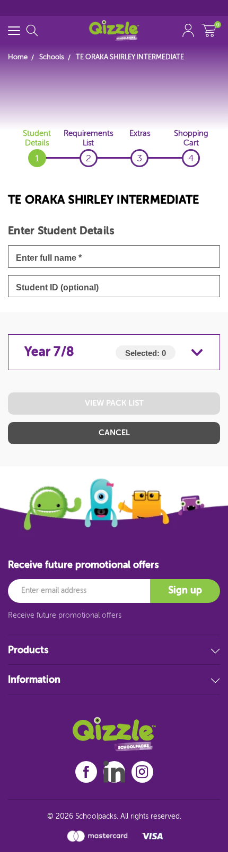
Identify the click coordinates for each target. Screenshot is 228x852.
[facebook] (86, 772)
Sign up (185, 591)
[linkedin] (114, 771)
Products (28, 650)
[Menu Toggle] (14, 30)
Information (34, 680)
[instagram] (142, 771)
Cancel (114, 433)
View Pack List (114, 403)
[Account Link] (188, 30)
